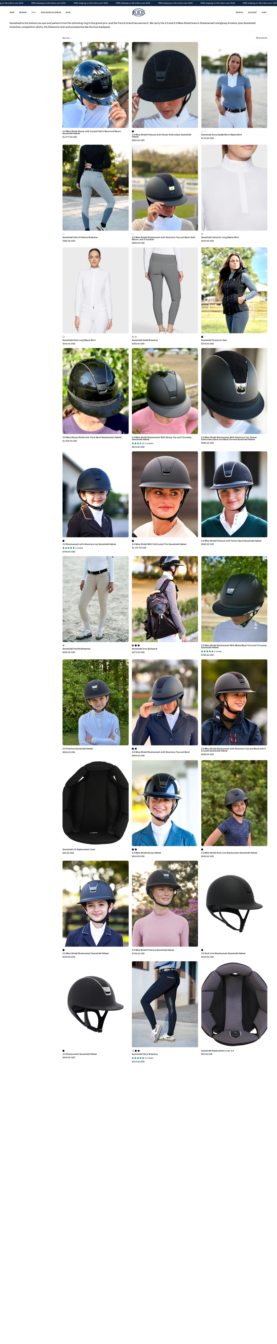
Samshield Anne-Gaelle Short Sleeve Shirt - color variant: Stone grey (205, 131)
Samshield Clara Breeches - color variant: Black (136, 1051)
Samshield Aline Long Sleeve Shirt (79, 340)
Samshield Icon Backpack (144, 649)
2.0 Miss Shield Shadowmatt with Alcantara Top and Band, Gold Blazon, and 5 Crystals (163, 238)
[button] (239, 12)
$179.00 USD (207, 138)
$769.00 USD (69, 552)
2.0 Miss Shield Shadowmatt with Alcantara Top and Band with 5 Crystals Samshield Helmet (233, 750)
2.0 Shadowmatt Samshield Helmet (80, 1054)
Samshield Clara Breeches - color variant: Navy (139, 1051)
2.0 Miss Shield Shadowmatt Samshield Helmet (86, 953)
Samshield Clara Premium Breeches (80, 237)
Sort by (66, 38)
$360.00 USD (138, 344)
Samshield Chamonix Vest (214, 340)
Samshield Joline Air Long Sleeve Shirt (220, 237)
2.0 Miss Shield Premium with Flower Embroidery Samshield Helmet (161, 136)
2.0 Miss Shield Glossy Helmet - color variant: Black (133, 849)
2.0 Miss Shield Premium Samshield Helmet (153, 950)
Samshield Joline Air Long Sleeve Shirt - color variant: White (202, 234)
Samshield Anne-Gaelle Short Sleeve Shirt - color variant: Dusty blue (202, 131)
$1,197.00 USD (139, 548)
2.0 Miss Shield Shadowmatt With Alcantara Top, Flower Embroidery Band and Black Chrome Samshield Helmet (229, 438)
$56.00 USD (68, 853)
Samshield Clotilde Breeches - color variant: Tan (63, 645)
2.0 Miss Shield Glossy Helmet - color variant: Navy (136, 849)
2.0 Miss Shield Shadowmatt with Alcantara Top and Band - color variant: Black (133, 749)
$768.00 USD (207, 655)
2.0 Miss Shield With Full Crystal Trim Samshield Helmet (159, 544)
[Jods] (138, 12)
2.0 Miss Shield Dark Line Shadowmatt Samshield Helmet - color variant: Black (202, 849)
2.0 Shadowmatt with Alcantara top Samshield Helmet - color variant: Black (63, 541)
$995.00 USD (138, 243)
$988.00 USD (207, 754)
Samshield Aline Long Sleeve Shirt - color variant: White (63, 337)
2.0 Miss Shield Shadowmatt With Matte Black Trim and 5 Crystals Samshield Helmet (234, 646)
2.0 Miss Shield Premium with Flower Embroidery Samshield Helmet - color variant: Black (133, 131)
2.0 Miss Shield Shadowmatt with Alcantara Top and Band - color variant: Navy (136, 749)
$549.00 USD (207, 957)
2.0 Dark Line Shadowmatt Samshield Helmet (223, 953)
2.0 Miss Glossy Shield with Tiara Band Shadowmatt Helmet (92, 437)
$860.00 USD (138, 140)
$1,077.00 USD (70, 137)
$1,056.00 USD (70, 441)
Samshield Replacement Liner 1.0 (217, 1051)
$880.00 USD (207, 544)
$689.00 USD (69, 752)
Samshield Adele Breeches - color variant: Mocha (133, 337)
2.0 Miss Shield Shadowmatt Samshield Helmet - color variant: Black (63, 950)
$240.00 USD (207, 241)
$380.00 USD (69, 241)
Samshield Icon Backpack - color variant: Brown (133, 645)
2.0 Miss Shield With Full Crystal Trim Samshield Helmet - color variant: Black (133, 541)
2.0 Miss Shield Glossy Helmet (146, 853)
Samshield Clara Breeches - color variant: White (133, 1051)
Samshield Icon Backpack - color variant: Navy (139, 645)
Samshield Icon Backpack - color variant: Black (136, 645)
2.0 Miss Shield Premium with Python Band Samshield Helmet (231, 541)
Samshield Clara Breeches (145, 1054)
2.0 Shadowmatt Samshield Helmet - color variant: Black (63, 1051)
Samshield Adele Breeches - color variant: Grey (136, 337)
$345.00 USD (207, 344)
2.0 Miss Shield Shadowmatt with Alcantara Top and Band (161, 752)
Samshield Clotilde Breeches (76, 649)
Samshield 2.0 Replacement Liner (79, 850)
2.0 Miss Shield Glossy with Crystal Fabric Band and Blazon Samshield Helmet (92, 132)
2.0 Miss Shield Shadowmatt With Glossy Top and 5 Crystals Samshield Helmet (161, 438)
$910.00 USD (138, 447)
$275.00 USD (138, 652)
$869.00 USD (138, 756)
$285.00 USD (69, 652)
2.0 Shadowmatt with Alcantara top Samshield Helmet (89, 544)
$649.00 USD (138, 856)
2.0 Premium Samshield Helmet (78, 749)
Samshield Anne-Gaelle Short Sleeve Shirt (221, 135)
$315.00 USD (138, 1062)
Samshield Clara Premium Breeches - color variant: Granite (63, 234)
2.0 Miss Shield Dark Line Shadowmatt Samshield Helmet (229, 853)
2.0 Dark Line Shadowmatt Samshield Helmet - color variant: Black (202, 950)
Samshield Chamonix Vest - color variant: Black (202, 337)
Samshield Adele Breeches (145, 340)
